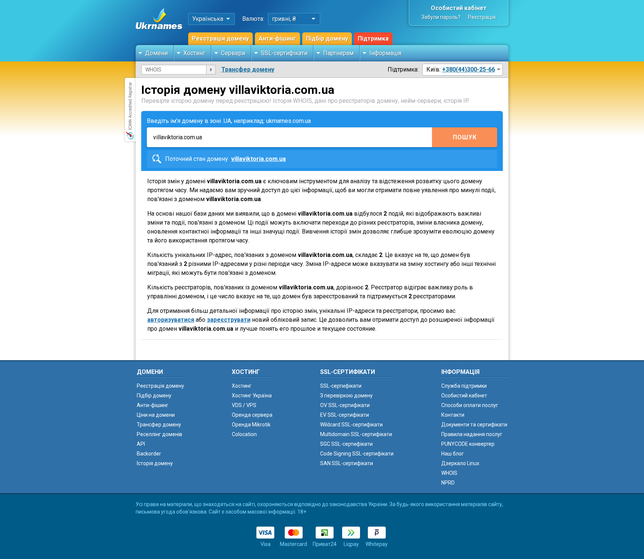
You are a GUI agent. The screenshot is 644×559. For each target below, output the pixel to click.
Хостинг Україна (252, 395)
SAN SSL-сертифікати (346, 463)
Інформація (385, 53)
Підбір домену (327, 38)
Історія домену (155, 463)
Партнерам (338, 53)
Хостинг (194, 53)
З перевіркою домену (346, 395)
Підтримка (373, 38)
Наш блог (452, 454)
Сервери (233, 53)
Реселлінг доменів (159, 434)
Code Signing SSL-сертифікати (357, 454)
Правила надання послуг (471, 434)
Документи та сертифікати (474, 425)
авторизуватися (170, 319)
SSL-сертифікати (284, 53)
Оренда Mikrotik (251, 425)
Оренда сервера (252, 415)
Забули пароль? (441, 17)
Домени (156, 53)
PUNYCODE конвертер (468, 444)
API (141, 444)
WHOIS (449, 473)
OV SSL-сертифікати (345, 405)
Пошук (465, 137)
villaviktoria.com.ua (258, 158)
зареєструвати (228, 319)
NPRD (448, 483)
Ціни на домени (156, 415)
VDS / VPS (244, 405)
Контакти (452, 415)
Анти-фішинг (277, 38)
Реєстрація (482, 17)
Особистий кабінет (459, 8)
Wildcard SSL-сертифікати (351, 425)
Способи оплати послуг (469, 405)
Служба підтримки (464, 386)
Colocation (244, 434)
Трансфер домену (247, 69)
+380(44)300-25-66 (468, 69)
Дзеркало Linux (460, 463)
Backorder (149, 454)
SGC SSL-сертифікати (346, 444)
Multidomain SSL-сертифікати (356, 434)
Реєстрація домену (220, 38)
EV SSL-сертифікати (344, 415)
